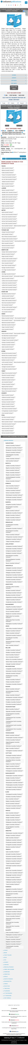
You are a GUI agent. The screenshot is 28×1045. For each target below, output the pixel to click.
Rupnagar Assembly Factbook (8, 267)
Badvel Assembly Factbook (13, 689)
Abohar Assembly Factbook (8, 168)
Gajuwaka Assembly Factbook (13, 711)
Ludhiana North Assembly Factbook (9, 285)
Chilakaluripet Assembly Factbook (14, 775)
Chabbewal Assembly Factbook (8, 397)
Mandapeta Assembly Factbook (14, 553)
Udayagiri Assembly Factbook (13, 664)
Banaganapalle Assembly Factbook (12, 507)
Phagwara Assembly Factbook (8, 406)
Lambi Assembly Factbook (7, 362)
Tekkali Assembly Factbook (13, 541)
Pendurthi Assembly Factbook (13, 579)
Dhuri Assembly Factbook (20, 318)
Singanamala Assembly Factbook (14, 597)
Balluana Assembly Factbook (8, 170)
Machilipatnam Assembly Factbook (12, 676)
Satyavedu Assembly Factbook (14, 856)
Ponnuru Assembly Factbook (13, 877)
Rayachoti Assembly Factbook (13, 944)
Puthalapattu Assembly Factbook (14, 771)
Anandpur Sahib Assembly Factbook (9, 252)
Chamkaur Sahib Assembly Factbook (9, 258)
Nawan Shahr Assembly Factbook (9, 265)
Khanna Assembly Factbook (8, 241)
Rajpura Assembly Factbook (8, 426)
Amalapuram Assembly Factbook (14, 546)
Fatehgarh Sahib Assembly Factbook (10, 239)
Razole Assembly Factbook (13, 563)
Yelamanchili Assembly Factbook (14, 582)
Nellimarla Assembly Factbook (14, 746)
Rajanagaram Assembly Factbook (14, 623)
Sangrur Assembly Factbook (8, 327)
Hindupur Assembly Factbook (13, 835)
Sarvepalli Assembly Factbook (13, 854)
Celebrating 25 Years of (10, 1038)
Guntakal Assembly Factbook (13, 590)
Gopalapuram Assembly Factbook (14, 609)
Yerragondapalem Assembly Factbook (12, 827)
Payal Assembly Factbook (20, 241)
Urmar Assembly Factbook (7, 413)
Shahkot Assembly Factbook (8, 208)
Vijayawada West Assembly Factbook (12, 926)
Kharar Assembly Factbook (8, 263)
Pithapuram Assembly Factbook (14, 900)
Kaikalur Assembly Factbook (13, 801)
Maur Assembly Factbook (7, 364)
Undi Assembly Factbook (12, 461)
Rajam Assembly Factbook (13, 748)
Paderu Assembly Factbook (13, 633)
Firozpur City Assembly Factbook (9, 175)
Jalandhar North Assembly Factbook (9, 197)
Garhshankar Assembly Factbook (9, 261)
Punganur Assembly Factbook (13, 939)
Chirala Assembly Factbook (13, 470)
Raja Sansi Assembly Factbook (8, 228)
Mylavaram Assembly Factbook (14, 911)
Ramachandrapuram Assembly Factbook (13, 560)
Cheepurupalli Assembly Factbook (14, 737)
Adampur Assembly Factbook (8, 190)
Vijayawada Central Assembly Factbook (13, 919)
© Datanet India (14, 1043)
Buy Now (24, 158)
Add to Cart (22, 156)
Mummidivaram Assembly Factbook (12, 556)
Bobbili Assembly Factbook (13, 735)
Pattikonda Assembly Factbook (14, 497)
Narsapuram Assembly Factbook (14, 450)
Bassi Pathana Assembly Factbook (9, 236)
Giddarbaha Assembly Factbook (8, 380)
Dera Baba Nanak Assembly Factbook (10, 335)
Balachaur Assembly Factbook (8, 254)
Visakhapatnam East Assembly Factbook (13, 718)
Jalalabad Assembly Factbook (8, 181)
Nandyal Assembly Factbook (13, 515)
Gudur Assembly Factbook (13, 852)
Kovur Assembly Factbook (12, 657)
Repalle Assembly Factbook (13, 475)
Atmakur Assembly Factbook (13, 650)
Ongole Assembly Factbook (13, 824)
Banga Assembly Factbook (7, 256)
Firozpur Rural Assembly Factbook (9, 177)
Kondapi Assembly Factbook (13, 820)
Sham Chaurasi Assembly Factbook (9, 408)
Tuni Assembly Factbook (12, 904)
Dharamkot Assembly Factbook (8, 375)
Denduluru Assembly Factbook (14, 796)
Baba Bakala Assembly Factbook (9, 293)
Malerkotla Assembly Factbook (8, 322)
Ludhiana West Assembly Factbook (9, 289)
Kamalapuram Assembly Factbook (14, 697)
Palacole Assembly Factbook (13, 452)
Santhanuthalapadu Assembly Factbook (13, 478)
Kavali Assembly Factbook (13, 655)
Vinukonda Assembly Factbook (14, 789)
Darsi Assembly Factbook (12, 813)
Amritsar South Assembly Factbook (9, 221)
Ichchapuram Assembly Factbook (14, 528)
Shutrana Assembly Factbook (8, 433)
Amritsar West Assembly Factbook (9, 223)
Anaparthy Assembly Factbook (14, 607)
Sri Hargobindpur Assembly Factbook (10, 411)
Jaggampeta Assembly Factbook (14, 889)
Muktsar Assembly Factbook (8, 186)
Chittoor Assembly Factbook (13, 758)
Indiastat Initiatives (14, 1005)
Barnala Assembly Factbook (8, 316)
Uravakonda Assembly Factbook (14, 602)
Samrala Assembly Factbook (8, 248)
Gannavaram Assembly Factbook (14, 548)
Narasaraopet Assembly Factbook (14, 782)
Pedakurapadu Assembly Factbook (15, 785)
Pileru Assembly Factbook (13, 937)
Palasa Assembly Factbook (13, 534)
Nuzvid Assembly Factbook (13, 803)
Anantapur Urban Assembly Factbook (12, 587)
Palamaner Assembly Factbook (14, 768)
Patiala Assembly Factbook (20, 421)
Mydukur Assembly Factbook (13, 700)
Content (7, 125)
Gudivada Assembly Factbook (13, 673)
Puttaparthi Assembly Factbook (14, 844)
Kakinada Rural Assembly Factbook (12, 894)
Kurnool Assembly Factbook (13, 493)
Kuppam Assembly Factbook (13, 764)
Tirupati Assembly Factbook (13, 863)
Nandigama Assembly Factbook (14, 914)
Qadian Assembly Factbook (8, 347)
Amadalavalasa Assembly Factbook (12, 525)
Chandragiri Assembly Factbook (14, 755)
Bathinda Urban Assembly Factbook (9, 355)
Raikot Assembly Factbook (7, 243)
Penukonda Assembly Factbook (14, 842)
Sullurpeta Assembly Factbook (14, 861)
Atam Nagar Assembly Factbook (9, 274)
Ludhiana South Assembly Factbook (9, 287)
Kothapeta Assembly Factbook (14, 551)
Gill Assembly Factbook (19, 276)
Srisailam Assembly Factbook (13, 520)
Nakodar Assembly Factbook (8, 203)
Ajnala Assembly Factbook (7, 212)
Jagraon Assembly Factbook (8, 278)
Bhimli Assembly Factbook (13, 709)
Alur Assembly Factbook (12, 488)
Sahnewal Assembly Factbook (8, 245)
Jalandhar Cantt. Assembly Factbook (10, 192)
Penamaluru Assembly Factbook (14, 684)
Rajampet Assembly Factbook (13, 941)
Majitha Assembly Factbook (20, 225)
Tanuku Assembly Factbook (13, 458)
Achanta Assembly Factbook (13, 445)
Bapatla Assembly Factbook (13, 468)
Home (4, 158)
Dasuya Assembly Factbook (8, 399)
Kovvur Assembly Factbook (13, 611)
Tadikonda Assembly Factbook (14, 882)
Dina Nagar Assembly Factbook (8, 338)
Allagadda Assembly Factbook (14, 504)
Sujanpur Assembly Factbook (8, 349)
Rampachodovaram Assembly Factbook (13, 642)
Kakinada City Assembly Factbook (14, 891)
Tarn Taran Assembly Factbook (8, 309)
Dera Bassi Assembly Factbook (8, 417)
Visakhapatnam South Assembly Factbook (13, 725)
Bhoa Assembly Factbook (19, 333)
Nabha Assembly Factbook (7, 421)
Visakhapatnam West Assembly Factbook (13, 729)
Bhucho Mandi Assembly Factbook (9, 357)
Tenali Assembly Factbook (13, 884)
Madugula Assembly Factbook (13, 572)
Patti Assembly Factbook (7, 305)
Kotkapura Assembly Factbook (8, 384)
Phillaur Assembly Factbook (8, 206)
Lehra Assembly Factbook (19, 320)
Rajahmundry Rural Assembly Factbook (13, 620)
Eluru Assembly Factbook (12, 799)
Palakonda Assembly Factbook (14, 635)
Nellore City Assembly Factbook (14, 659)
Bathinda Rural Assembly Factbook (9, 353)
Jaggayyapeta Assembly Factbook (14, 909)
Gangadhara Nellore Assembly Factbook (13, 760)
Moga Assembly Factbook (7, 386)
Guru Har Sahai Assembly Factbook (9, 179)
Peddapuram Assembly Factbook (14, 897)
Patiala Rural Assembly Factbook (9, 424)
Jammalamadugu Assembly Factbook (12, 692)
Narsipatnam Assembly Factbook (14, 575)
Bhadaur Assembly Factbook (8, 318)
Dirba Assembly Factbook (7, 320)
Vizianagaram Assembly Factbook (14, 750)
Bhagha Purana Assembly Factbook (9, 373)
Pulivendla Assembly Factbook (14, 704)
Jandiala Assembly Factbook (8, 296)
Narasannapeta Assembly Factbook (12, 531)
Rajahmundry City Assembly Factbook (12, 616)
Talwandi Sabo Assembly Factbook (9, 369)
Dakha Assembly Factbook (7, 276)
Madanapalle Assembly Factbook (14, 935)
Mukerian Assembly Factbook (8, 404)
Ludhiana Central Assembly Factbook (10, 280)
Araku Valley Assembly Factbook (14, 628)
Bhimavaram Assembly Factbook (14, 448)
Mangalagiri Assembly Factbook (14, 875)
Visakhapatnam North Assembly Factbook (13, 722)
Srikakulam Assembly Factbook (14, 539)
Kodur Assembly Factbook (13, 932)
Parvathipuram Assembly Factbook (12, 638)
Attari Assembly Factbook (7, 225)
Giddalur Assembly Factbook (13, 815)
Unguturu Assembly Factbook (13, 808)
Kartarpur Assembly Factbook (8, 201)
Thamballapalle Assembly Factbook (12, 947)
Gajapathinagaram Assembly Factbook (12, 743)
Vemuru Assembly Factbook (13, 481)
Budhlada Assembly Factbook (8, 360)
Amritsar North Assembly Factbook (9, 219)
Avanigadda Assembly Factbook (14, 669)
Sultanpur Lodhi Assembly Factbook (9, 307)
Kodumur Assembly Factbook (13, 490)
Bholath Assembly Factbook (8, 395)
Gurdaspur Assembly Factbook (8, 342)
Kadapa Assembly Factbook (13, 695)
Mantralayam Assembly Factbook (14, 495)
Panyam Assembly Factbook (13, 517)
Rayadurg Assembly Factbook (13, 595)
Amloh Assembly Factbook (7, 234)
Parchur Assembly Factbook (13, 472)
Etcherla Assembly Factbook (13, 740)
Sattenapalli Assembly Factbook (14, 787)
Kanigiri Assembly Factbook (13, 817)
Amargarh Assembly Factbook (8, 232)
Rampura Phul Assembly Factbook (9, 391)
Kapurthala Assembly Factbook (8, 298)
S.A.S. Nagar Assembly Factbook (9, 270)
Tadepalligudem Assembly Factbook (12, 455)
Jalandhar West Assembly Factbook (9, 199)
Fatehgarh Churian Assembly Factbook (10, 340)
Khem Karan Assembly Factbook (9, 302)
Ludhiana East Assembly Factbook (9, 283)
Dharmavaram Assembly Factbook (14, 833)
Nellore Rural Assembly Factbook (14, 661)
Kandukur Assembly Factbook (13, 652)
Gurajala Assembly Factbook (13, 778)
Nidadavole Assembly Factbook (14, 614)
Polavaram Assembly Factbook (14, 806)
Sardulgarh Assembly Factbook (8, 366)
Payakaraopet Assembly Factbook (14, 577)
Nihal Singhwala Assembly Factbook (9, 389)
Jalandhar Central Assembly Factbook (10, 194)
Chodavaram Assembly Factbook (14, 570)
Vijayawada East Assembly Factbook (12, 923)
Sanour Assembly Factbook (8, 430)
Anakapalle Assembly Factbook (14, 568)
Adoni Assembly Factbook (13, 486)
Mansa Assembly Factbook (20, 362)
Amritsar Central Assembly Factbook (10, 214)
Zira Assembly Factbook (7, 311)
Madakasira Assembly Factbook (14, 840)
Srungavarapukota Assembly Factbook (13, 714)
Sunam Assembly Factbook (8, 329)
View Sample (19, 125)
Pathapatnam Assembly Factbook (14, 537)
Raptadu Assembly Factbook (13, 847)
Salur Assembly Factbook (12, 645)
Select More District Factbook (14, 158)
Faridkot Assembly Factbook (8, 377)
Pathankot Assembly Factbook (8, 344)
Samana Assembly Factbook (8, 428)
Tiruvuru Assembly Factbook (13, 916)
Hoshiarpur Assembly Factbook (8, 402)
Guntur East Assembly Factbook (14, 870)
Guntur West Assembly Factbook (14, 873)
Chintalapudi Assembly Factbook (14, 794)
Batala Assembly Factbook (7, 333)
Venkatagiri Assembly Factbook (14, 865)
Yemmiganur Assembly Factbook (14, 499)
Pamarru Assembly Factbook (13, 679)
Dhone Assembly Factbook (13, 510)
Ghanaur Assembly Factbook (8, 419)
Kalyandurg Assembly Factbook (14, 593)
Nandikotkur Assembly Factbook (14, 513)
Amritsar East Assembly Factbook (9, 216)
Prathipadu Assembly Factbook (14, 879)
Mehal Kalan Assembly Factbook (9, 325)
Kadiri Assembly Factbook (12, 838)
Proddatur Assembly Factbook (14, 702)
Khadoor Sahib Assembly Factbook (9, 300)
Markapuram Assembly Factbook (14, 822)
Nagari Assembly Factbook (13, 766)
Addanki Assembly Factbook (13, 465)
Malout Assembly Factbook (8, 184)
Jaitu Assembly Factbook (7, 382)
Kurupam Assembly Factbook (13, 631)
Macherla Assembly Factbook (13, 780)
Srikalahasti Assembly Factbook (14, 859)
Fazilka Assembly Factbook (8, 172)
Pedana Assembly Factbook (13, 682)
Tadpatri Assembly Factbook (13, 600)
